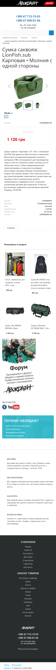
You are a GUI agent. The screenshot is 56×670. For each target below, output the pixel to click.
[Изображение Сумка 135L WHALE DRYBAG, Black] (15, 310)
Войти (6, 665)
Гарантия (28, 563)
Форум (49, 3)
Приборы (28, 602)
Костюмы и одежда (28, 578)
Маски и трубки (28, 588)
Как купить (28, 553)
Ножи (28, 595)
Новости (28, 550)
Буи (28, 605)
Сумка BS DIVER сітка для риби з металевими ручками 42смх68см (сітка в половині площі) (41, 283)
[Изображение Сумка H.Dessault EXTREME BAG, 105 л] (41, 310)
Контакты (28, 567)
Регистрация (16, 665)
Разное (28, 615)
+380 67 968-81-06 (28, 20)
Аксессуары (28, 612)
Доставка (28, 557)
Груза (28, 581)
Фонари (28, 598)
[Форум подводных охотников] (19, 366)
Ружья (28, 591)
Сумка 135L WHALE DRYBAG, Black (13, 327)
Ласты (28, 585)
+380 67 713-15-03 (28, 16)
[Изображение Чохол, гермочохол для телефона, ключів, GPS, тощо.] (15, 264)
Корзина (7, 668)
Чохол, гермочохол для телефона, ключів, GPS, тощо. (15, 282)
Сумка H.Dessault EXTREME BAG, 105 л (40, 327)
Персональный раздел (28, 648)
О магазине (28, 560)
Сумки (28, 609)
